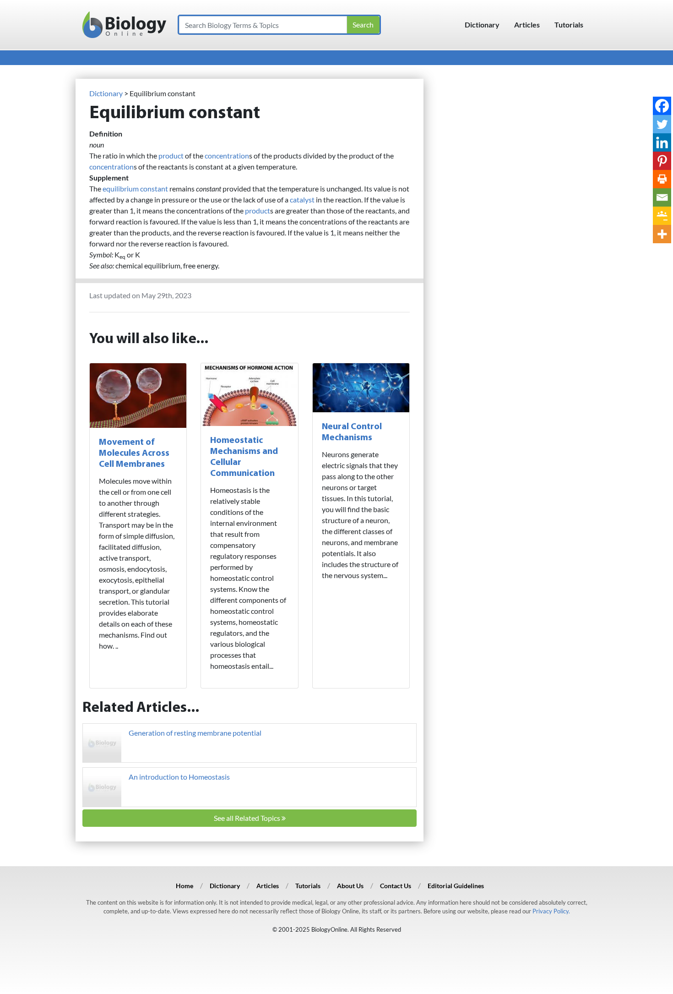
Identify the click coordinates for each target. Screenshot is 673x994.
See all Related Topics (248, 818)
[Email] (662, 197)
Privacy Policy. (551, 911)
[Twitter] (662, 124)
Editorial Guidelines (456, 886)
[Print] (662, 179)
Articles (527, 24)
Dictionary (482, 24)
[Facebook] (662, 106)
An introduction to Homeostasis (179, 776)
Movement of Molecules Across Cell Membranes (134, 453)
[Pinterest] (662, 161)
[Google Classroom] (662, 216)
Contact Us (395, 886)
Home (184, 886)
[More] (662, 234)
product (171, 155)
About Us (350, 886)
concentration (227, 155)
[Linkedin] (662, 142)
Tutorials (568, 24)
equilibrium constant (135, 188)
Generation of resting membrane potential (195, 732)
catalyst (302, 199)
